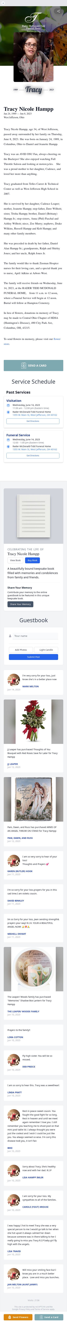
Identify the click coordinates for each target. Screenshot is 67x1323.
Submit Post (33, 656)
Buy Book (32, 560)
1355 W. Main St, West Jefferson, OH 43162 (35, 414)
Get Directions (33, 421)
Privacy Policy (25, 1309)
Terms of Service (42, 1309)
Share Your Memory (20, 604)
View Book (15, 560)
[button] (33, 722)
